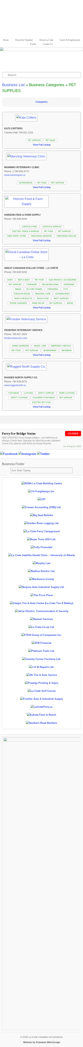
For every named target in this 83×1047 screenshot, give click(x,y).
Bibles (18, 289)
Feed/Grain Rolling (66, 236)
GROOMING (66, 351)
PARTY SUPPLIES (61, 299)
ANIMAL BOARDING (20, 346)
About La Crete (46, 40)
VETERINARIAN (25, 183)
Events (33, 44)
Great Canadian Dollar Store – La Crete (31, 268)
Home (6, 40)
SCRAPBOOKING (62, 294)
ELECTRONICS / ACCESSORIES (62, 280)
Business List (13, 85)
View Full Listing (41, 144)
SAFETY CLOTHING (19, 398)
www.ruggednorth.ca (15, 385)
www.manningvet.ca (14, 175)
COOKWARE (31, 285)
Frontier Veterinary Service (23, 330)
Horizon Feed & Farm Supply (22, 215)
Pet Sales (50, 140)
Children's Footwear (44, 398)
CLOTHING (28, 393)
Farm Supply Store (16, 236)
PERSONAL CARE (42, 294)
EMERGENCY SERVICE (61, 346)
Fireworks (52, 289)
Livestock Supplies (51, 227)
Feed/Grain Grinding (41, 236)
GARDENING (69, 285)
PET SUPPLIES (34, 140)
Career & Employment (69, 40)
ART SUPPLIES (55, 303)
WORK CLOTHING (67, 393)
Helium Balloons (50, 285)
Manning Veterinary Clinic (21, 167)
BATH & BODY (24, 280)
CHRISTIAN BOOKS (22, 294)
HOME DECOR (38, 303)
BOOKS (70, 303)
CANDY (10, 280)
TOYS (65, 289)
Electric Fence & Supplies (25, 231)
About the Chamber (24, 40)
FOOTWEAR (13, 393)
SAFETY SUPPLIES (46, 393)
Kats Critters (13, 128)
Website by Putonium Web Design (41, 1042)
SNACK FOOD (43, 299)
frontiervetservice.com (15, 338)
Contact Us (48, 44)
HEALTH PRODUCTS (23, 299)
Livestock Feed (29, 227)
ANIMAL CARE (40, 346)
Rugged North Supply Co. (21, 377)
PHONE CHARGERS (18, 303)
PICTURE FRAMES (34, 289)
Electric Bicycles (41, 402)
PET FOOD (42, 183)
